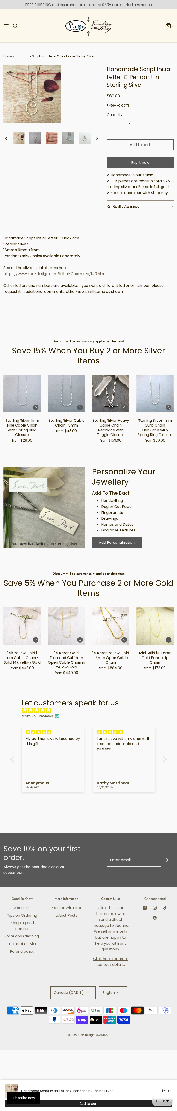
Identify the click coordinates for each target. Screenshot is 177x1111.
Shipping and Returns (22, 925)
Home (7, 56)
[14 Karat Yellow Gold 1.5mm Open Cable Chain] (110, 626)
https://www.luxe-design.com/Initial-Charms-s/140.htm (54, 273)
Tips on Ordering (22, 915)
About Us (22, 907)
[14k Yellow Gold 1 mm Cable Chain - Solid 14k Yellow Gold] (22, 626)
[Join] (167, 860)
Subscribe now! (24, 1098)
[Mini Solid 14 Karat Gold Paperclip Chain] (155, 626)
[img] (91, 710)
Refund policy (22, 951)
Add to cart (140, 144)
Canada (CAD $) (69, 992)
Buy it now (140, 162)
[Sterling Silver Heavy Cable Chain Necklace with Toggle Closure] (110, 393)
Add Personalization (117, 542)
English (109, 992)
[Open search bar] (16, 26)
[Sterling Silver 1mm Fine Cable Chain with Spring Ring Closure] (22, 393)
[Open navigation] (6, 26)
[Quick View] (36, 407)
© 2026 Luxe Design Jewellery (88, 1035)
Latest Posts (66, 915)
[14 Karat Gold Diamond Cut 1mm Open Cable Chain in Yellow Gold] (66, 626)
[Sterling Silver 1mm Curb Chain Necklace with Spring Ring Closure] (155, 393)
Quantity (114, 114)
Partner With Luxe (66, 907)
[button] (6, 138)
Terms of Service (22, 943)
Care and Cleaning (22, 936)
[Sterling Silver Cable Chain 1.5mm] (66, 393)
